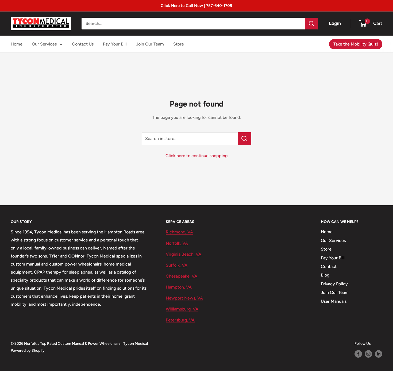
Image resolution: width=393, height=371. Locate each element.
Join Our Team (150, 44)
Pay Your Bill (115, 44)
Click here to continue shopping (196, 155)
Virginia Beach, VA (183, 254)
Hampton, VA (179, 287)
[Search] (311, 23)
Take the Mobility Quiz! (355, 44)
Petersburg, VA (180, 320)
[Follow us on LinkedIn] (378, 354)
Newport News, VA (184, 298)
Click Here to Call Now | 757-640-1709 (196, 5)
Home (16, 44)
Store (178, 44)
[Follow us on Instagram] (368, 354)
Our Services (44, 44)
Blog (325, 275)
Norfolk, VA (177, 243)
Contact (329, 266)
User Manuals (333, 301)
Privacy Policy (334, 283)
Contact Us (83, 44)
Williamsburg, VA (182, 309)
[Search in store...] (244, 138)
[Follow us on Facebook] (358, 354)
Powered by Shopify (28, 350)
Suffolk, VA (176, 265)
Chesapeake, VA (181, 276)
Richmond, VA (179, 231)
